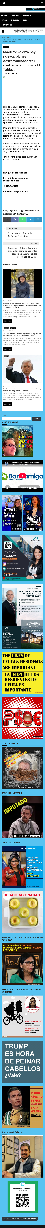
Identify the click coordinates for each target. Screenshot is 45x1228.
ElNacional (15, 20)
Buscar (4, 416)
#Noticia (6, 47)
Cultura (15, 15)
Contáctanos (6, 25)
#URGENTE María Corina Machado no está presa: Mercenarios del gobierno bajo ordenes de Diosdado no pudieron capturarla (22, 305)
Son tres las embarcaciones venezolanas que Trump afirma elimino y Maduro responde (22, 390)
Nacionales (13, 271)
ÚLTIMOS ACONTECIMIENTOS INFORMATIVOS (20, 1219)
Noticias (4, 15)
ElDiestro (27, 15)
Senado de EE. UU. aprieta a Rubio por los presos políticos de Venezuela (28, 32)
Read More (7, 321)
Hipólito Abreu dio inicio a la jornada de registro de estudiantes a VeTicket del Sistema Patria (22, 334)
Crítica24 (4, 20)
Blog (25, 20)
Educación (12, 328)
